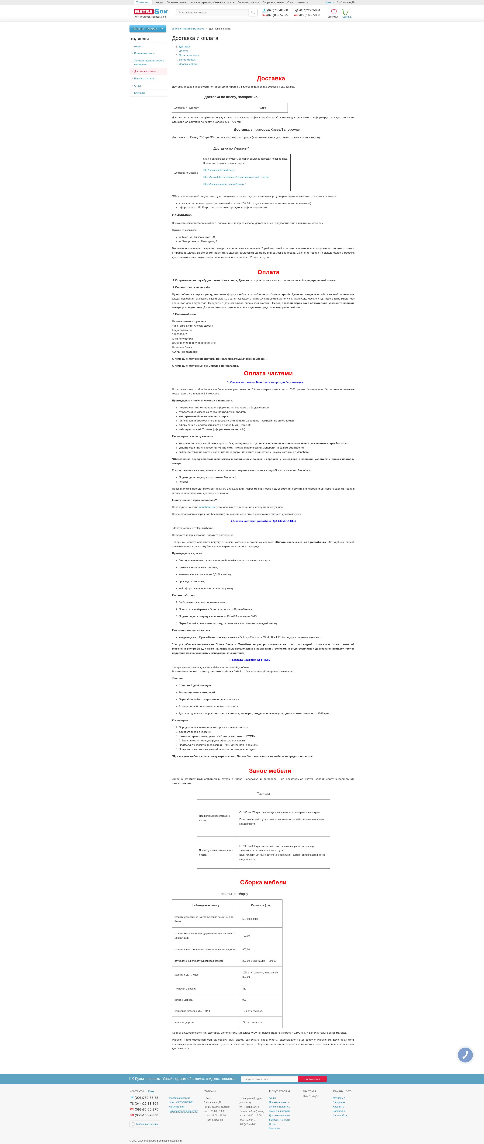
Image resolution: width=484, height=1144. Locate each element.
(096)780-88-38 (277, 10)
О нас (290, 2)
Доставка (184, 46)
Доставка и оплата (248, 2)
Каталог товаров (145, 28)
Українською (143, 2)
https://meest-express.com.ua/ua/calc (224, 184)
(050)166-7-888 (309, 15)
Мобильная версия (147, 1124)
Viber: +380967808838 (181, 1102)
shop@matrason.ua (179, 1098)
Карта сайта (340, 1115)
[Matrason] (151, 12)
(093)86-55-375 (277, 15)
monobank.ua (207, 506)
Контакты (303, 2)
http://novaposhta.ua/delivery (219, 170)
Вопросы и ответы (273, 2)
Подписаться (312, 1078)
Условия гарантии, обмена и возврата (212, 2)
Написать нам (177, 1106)
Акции (159, 2)
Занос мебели (187, 59)
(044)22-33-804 (309, 10)
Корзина (346, 17)
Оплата (183, 50)
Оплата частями (189, 55)
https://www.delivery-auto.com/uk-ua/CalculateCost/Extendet (236, 177)
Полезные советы (177, 2)
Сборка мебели (188, 63)
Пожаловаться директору (183, 1111)
